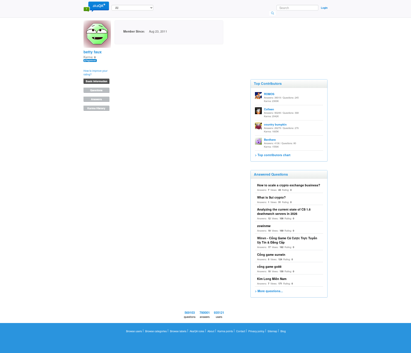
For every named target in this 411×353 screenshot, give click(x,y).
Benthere (270, 140)
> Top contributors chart (272, 155)
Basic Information (96, 81)
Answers (96, 99)
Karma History (96, 108)
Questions (96, 90)
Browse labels (178, 331)
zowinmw (264, 226)
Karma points (225, 331)
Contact (240, 331)
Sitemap (272, 331)
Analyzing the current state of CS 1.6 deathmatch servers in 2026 (284, 211)
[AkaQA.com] (96, 6)
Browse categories (156, 331)
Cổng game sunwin (271, 254)
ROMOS (269, 94)
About (210, 331)
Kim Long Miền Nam (271, 279)
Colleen (269, 109)
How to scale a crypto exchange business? (288, 185)
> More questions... (269, 291)
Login (324, 8)
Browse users (134, 331)
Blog (283, 331)
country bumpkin (275, 124)
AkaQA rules (197, 331)
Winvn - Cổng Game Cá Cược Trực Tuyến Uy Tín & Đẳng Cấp (287, 240)
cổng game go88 (269, 266)
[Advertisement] (282, 42)
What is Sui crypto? (271, 197)
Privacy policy (256, 331)
